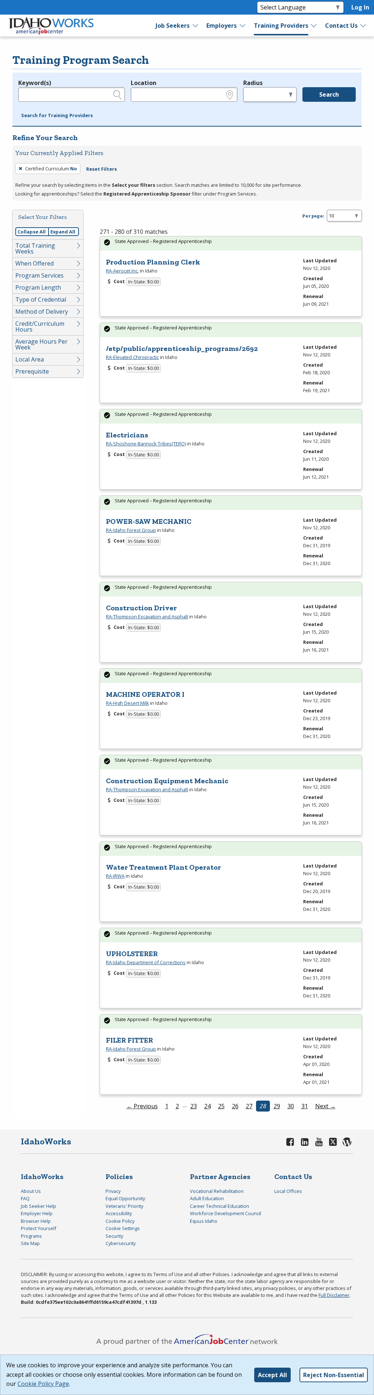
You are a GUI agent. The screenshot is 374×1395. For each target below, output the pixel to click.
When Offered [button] (34, 263)
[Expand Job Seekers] (196, 25)
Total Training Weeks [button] (35, 248)
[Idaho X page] (334, 1142)
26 (235, 1106)
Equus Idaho (203, 1221)
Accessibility (119, 1213)
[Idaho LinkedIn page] (304, 1142)
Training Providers (281, 26)
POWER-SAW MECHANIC (148, 521)
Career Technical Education (219, 1206)
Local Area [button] (29, 359)
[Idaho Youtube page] (319, 1142)
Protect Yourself (38, 1228)
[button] (57, 115)
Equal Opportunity (125, 1198)
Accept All (272, 1375)
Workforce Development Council (225, 1213)
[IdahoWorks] (51, 25)
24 (207, 1106)
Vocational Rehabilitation (217, 1191)
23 (193, 1106)
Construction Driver (141, 607)
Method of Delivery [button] (41, 312)
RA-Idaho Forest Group (131, 530)
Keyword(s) (34, 83)
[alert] (231, 243)
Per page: (313, 216)
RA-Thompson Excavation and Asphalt (147, 616)
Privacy (113, 1191)
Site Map (30, 1243)
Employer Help (37, 1213)
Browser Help (36, 1221)
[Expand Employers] (243, 25)
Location (143, 83)
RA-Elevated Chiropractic (132, 357)
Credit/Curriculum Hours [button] (39, 326)
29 (277, 1106)
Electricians (127, 434)
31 (304, 1106)
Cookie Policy (120, 1221)
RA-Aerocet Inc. (122, 270)
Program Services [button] (39, 275)
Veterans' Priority (124, 1206)
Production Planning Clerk (153, 262)
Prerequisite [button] (32, 371)
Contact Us (341, 26)
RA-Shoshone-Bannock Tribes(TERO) (146, 443)
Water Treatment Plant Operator (163, 867)
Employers (221, 26)
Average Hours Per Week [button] (41, 344)
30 (290, 1106)
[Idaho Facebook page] (290, 1142)
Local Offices (288, 1191)
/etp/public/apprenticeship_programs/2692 (182, 348)
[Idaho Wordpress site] (347, 1142)
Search (329, 94)
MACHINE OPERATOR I (145, 694)
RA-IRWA (115, 876)
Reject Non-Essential (333, 1375)
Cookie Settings (123, 1228)
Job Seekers (173, 26)
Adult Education (207, 1198)
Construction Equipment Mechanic (167, 780)
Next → (325, 1106)
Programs (31, 1236)
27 (249, 1106)
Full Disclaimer (334, 1295)
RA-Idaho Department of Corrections (146, 962)
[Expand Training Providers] (314, 25)
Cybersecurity (121, 1243)
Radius (253, 83)
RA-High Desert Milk (127, 703)
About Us (31, 1191)
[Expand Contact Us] (363, 25)
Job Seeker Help (38, 1206)
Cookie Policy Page (43, 1384)
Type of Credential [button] (40, 299)
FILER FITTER (129, 1040)
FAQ (25, 1198)
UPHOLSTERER (132, 953)
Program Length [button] (38, 287)
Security (114, 1236)
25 (221, 1106)
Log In (360, 7)
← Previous (142, 1106)
